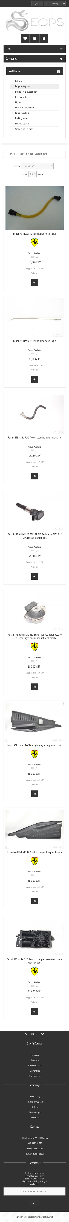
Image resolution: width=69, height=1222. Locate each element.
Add (34, 1203)
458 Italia (14, 71)
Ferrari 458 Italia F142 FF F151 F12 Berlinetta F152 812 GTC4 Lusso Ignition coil (35, 535)
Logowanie (35, 1055)
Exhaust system (22, 123)
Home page (13, 154)
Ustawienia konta (35, 1065)
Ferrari (21, 154)
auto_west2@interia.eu (35, 1153)
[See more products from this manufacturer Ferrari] (34, 246)
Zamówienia (35, 1070)
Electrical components (25, 107)
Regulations (35, 1117)
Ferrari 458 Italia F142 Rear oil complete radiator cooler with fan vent (34, 960)
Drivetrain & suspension (26, 91)
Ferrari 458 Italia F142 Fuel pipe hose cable (34, 233)
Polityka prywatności (35, 1101)
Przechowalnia (35, 1076)
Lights (18, 102)
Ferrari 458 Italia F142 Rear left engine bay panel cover (34, 852)
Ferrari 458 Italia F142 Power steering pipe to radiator (35, 437)
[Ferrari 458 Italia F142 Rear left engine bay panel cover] (34, 829)
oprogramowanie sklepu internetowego (30, 1216)
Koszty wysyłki (35, 1112)
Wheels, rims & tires (24, 128)
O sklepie (35, 1107)
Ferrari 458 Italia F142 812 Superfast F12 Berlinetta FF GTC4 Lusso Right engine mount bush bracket (35, 636)
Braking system (22, 118)
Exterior (18, 81)
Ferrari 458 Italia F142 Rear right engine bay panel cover (34, 745)
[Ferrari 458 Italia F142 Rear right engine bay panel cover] (34, 722)
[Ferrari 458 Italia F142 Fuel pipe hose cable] (34, 208)
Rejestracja (35, 1060)
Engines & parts (22, 86)
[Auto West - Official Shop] (35, 20)
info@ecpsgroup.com (35, 1148)
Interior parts (21, 97)
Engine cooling (22, 112)
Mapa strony (35, 1096)
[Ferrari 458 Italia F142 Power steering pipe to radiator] (34, 414)
